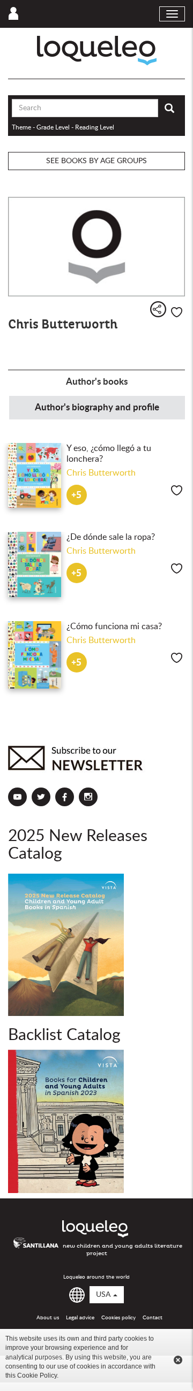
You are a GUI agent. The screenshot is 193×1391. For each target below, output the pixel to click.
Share (158, 309)
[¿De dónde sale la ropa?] (34, 564)
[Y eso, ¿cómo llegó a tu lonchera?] (34, 475)
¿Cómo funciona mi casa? (114, 626)
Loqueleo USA (97, 50)
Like (176, 312)
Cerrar (178, 1360)
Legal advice (80, 1317)
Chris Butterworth (101, 473)
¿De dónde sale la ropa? (110, 537)
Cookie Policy (37, 1375)
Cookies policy (118, 1317)
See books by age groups (96, 161)
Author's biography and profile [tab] (97, 407)
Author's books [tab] (97, 381)
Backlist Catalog (64, 1035)
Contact (152, 1317)
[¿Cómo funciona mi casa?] (34, 655)
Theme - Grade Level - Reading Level (63, 127)
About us (47, 1317)
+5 (76, 495)
